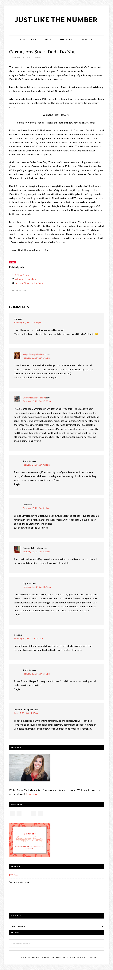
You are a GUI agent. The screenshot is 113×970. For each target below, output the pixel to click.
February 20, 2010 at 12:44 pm (28, 638)
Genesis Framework (65, 958)
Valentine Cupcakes (25, 278)
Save (13, 262)
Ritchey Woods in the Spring (30, 282)
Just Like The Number (56, 20)
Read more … (33, 794)
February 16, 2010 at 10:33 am (37, 401)
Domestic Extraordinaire (34, 397)
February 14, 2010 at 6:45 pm (27, 322)
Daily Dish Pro (43, 958)
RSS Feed (14, 875)
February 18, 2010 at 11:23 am (37, 587)
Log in (93, 958)
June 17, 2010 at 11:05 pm (26, 713)
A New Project (22, 274)
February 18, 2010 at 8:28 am (36, 508)
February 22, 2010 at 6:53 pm (36, 673)
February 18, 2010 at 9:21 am (36, 551)
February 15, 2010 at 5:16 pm (36, 357)
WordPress (83, 958)
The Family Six (19, 290)
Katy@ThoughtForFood (34, 354)
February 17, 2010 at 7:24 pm (36, 464)
